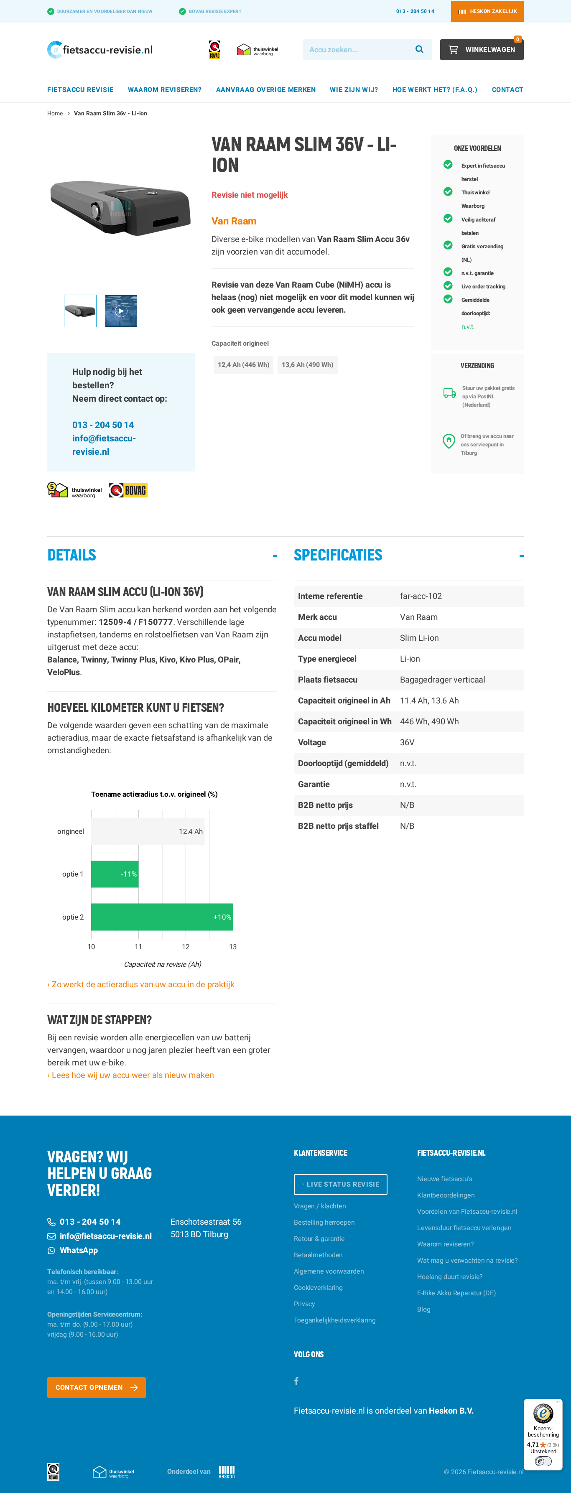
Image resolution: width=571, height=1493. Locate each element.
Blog (424, 1309)
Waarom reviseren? (445, 1244)
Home (55, 113)
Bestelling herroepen (324, 1223)
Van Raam (234, 221)
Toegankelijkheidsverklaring (335, 1320)
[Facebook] (296, 1382)
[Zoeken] (419, 49)
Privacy (304, 1304)
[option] (121, 208)
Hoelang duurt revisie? (450, 1277)
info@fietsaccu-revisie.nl (104, 445)
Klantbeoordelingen (446, 1195)
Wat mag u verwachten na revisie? (467, 1261)
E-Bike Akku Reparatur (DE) (456, 1293)
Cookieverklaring (318, 1288)
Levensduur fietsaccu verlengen (464, 1228)
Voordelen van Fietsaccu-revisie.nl (467, 1212)
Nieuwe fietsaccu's (444, 1179)
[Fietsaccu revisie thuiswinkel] (74, 490)
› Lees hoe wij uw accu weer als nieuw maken (130, 1075)
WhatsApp (79, 1250)
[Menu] (558, 1404)
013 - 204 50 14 (415, 11)
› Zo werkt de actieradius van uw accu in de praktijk (141, 984)
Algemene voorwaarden (329, 1271)
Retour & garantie (319, 1239)
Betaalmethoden (318, 1255)
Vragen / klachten (320, 1206)
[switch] (543, 1461)
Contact (508, 90)
